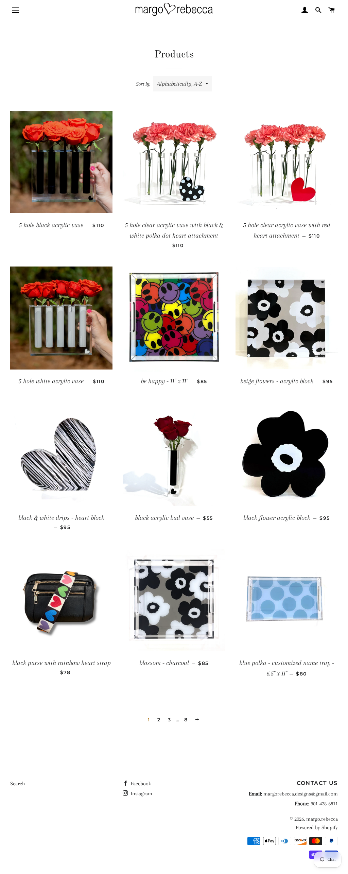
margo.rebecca (322, 819)
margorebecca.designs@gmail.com (300, 794)
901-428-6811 (324, 804)
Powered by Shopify (317, 827)
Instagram (140, 793)
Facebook (140, 784)
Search (17, 784)
